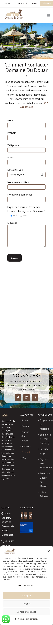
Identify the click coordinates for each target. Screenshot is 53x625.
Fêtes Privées (44, 494)
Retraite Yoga (44, 451)
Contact (20, 3)
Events (25, 426)
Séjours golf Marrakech (45, 463)
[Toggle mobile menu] (48, 15)
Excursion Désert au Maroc (45, 480)
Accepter (26, 595)
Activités (26, 446)
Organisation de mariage (45, 424)
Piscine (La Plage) (25, 436)
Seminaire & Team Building (45, 439)
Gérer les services (25, 585)
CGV (23, 458)
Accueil (25, 420)
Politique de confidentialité (26, 619)
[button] (48, 551)
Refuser (26, 603)
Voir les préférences (26, 612)
